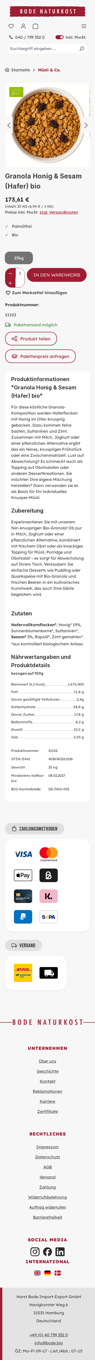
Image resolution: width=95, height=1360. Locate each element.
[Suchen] (81, 48)
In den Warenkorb (56, 275)
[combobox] (47, 48)
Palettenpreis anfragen (44, 356)
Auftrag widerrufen (47, 1207)
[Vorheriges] (9, 125)
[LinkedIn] (59, 1251)
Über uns (47, 1061)
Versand (47, 1177)
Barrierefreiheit (47, 1217)
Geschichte (48, 1071)
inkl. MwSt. (70, 37)
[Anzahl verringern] (10, 273)
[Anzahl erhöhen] (10, 282)
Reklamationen (47, 1091)
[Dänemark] (57, 1273)
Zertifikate (47, 1111)
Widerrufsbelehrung (47, 1197)
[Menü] (84, 26)
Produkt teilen (35, 338)
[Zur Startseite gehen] (47, 11)
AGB (47, 1166)
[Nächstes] (86, 125)
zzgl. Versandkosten (59, 212)
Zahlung (47, 1187)
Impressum (47, 1146)
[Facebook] (47, 1251)
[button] (37, 1273)
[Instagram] (34, 1251)
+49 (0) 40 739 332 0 (49, 1334)
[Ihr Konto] (23, 26)
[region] (47, 125)
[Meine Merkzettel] (11, 26)
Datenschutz (47, 1156)
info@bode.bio (48, 1342)
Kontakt (47, 1081)
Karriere (47, 1101)
